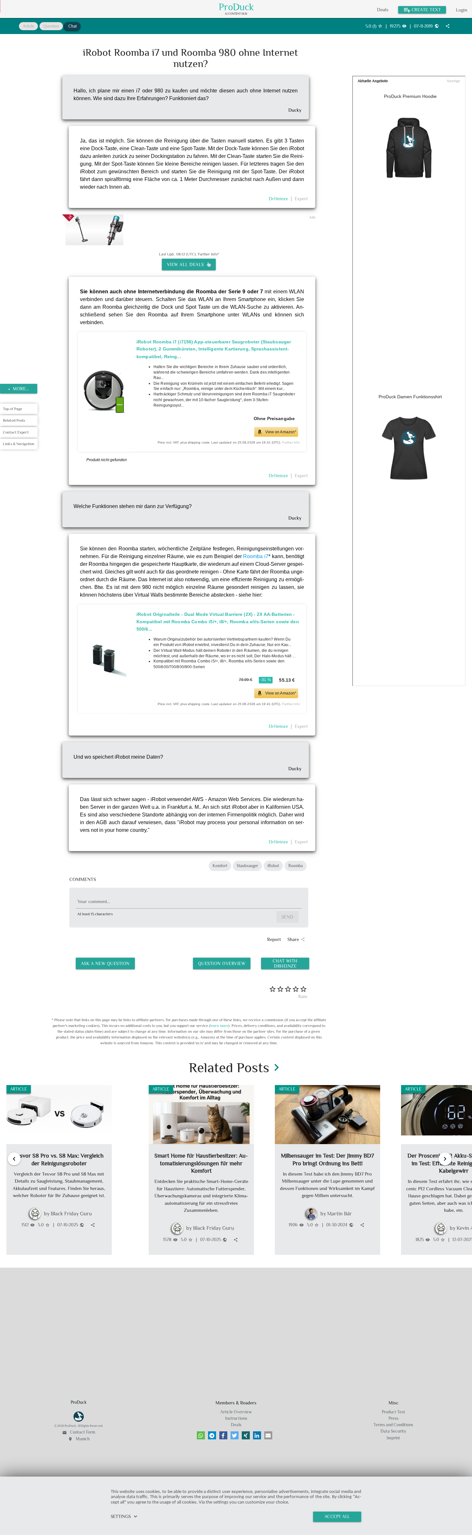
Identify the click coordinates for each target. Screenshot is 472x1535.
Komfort (220, 865)
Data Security (393, 1431)
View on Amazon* (281, 431)
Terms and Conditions (393, 1424)
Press (393, 1418)
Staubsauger (247, 865)
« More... (18, 388)
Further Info (291, 442)
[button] (201, 1435)
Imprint (393, 1438)
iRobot (273, 865)
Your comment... (93, 901)
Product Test (393, 1412)
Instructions (236, 1418)
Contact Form (78, 1432)
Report (274, 939)
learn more (219, 1025)
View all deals (187, 264)
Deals (383, 9)
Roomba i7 (255, 556)
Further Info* (208, 254)
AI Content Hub (236, 14)
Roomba (295, 865)
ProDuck (236, 7)
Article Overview (236, 1412)
